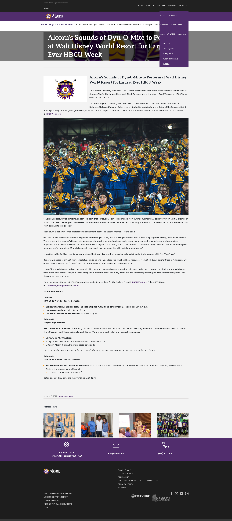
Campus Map (124, 470)
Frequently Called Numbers (58, 504)
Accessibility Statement (56, 497)
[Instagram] (186, 493)
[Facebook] (171, 493)
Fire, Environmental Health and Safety (138, 480)
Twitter (75, 285)
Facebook (51, 285)
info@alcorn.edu (116, 453)
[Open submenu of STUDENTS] (184, 43)
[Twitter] (176, 493)
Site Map (122, 487)
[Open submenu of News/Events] (184, 53)
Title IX (47, 507)
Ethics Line (123, 477)
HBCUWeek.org (53, 114)
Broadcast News (66, 396)
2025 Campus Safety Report (58, 493)
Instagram (62, 285)
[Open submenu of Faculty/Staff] (184, 48)
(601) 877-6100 (165, 453)
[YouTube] (181, 493)
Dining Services (51, 500)
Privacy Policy (125, 484)
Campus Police (125, 473)
